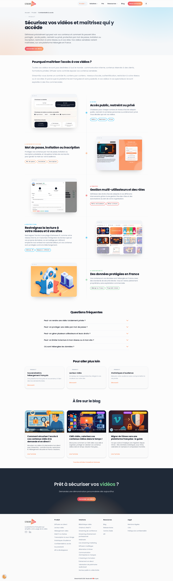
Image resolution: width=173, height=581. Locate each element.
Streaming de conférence (88, 531)
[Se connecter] (146, 4)
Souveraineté (59, 547)
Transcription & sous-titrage (64, 537)
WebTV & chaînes (60, 534)
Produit (81, 4)
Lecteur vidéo (59, 528)
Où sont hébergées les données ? (59, 346)
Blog (123, 4)
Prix (103, 4)
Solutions (93, 4)
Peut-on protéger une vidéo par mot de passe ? (66, 327)
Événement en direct (86, 561)
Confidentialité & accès (62, 544)
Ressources (112, 4)
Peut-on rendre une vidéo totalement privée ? (64, 320)
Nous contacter (135, 4)
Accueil (27, 13)
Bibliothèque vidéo (85, 524)
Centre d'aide (108, 531)
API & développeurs (61, 550)
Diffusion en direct (60, 524)
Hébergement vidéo (61, 531)
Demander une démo (34, 49)
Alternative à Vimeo (86, 549)
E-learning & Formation (87, 558)
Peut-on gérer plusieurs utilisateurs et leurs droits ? (67, 333)
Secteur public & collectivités (89, 570)
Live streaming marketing (88, 543)
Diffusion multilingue (86, 546)
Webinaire (82, 540)
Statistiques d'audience (62, 540)
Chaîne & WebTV (85, 528)
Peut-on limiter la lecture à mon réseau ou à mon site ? (69, 340)
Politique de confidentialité (137, 531)
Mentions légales (133, 524)
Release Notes (108, 528)
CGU (129, 528)
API (104, 534)
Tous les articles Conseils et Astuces (86, 462)
